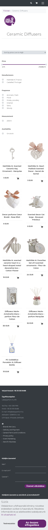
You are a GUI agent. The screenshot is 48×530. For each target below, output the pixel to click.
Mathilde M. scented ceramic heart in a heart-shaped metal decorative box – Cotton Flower (12, 265)
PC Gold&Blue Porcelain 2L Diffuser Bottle (12, 362)
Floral (9, 98)
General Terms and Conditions (14, 433)
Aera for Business (9, 442)
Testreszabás (9, 523)
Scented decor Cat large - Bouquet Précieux (36, 217)
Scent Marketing (9, 439)
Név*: (4, 464)
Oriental (10, 103)
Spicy (9, 105)
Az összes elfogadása (32, 523)
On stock (10, 133)
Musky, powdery (13, 100)
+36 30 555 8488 (20, 391)
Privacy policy (8, 436)
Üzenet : (5, 477)
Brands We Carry (9, 427)
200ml (9, 121)
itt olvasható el (8, 515)
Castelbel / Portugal (14, 82)
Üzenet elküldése (35, 486)
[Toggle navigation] (43, 3)
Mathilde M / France (14, 80)
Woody (9, 108)
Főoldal (6, 11)
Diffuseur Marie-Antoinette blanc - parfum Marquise (36, 314)
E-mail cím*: (6, 470)
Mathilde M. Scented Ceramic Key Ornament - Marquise (12, 168)
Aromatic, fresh (12, 95)
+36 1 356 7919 (13, 406)
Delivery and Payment (11, 430)
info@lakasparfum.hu (15, 412)
